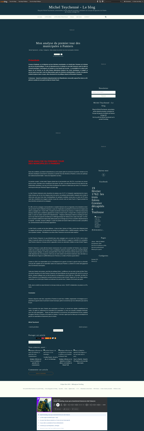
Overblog (80, 384)
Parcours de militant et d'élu (99, 245)
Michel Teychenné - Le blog (72, 7)
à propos (76, 409)
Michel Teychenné (106, 117)
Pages (72, 17)
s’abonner (58, 409)
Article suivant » (83, 327)
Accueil (40, 17)
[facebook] (98, 1)
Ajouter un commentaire (41, 373)
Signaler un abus (72, 388)
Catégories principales (61, 17)
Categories (46, 50)
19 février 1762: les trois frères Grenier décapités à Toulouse (98, 200)
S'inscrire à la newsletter (34, 342)
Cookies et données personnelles (106, 388)
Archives (79, 17)
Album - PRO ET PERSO (98, 241)
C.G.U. (77, 388)
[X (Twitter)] (100, 1)
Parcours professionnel (98, 247)
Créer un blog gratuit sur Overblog (51, 388)
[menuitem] (39, 17)
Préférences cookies (117, 388)
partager (67, 409)
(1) (94, 261)
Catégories (48, 17)
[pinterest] (103, 1)
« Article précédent (33, 327)
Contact (86, 17)
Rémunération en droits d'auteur (86, 388)
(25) (95, 259)
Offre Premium (96, 388)
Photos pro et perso (97, 249)
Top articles (61, 388)
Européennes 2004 (96, 243)
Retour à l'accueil (58, 330)
